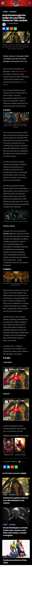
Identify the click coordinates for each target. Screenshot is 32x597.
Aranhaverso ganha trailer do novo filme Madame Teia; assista (15, 500)
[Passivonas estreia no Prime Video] (16, 549)
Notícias (12, 495)
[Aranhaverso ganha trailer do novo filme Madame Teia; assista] (16, 487)
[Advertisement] (16, 581)
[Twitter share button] (7, 28)
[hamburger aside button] (3, 3)
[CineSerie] (16, 3)
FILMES (5, 12)
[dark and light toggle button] (6, 3)
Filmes (5, 495)
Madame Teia (22, 71)
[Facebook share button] (3, 28)
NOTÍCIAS (13, 12)
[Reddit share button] (11, 28)
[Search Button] (29, 3)
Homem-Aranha (20, 455)
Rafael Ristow (13, 23)
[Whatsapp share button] (15, 28)
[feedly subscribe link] (14, 461)
